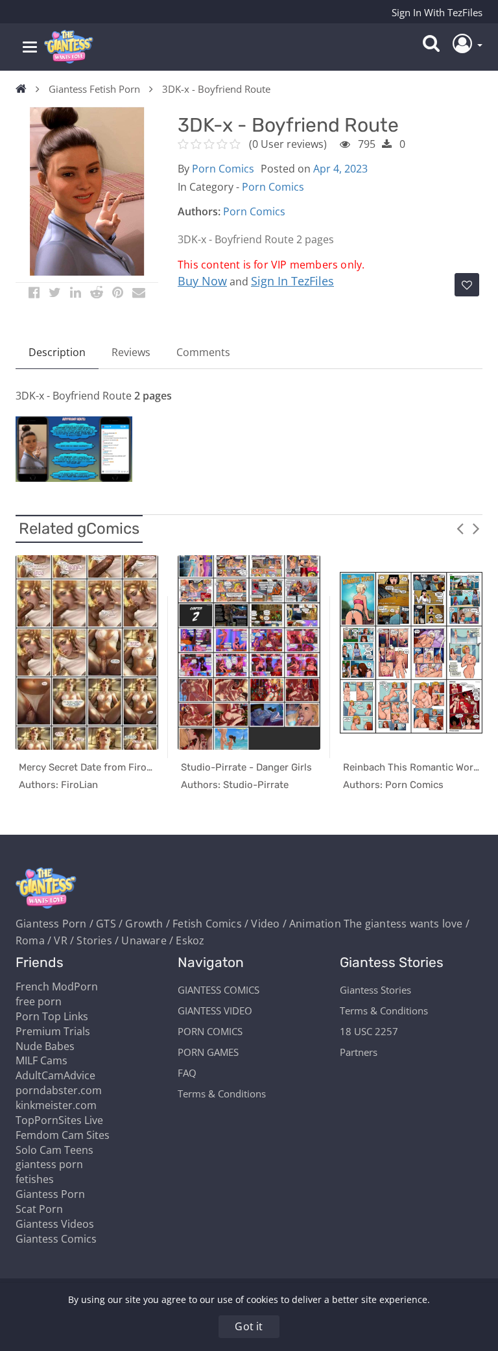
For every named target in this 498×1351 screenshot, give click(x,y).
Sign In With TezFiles (437, 12)
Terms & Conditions (222, 1093)
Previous (459, 528)
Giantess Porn (50, 1194)
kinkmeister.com (56, 1105)
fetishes (35, 1179)
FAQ (187, 1072)
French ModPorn (57, 986)
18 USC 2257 (369, 1031)
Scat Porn (39, 1209)
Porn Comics (223, 168)
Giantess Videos (55, 1224)
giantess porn (49, 1164)
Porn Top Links (52, 1016)
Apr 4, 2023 (340, 168)
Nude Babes (45, 1046)
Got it (249, 1326)
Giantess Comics (56, 1239)
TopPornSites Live (59, 1120)
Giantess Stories (375, 989)
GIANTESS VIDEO (215, 1010)
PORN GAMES (208, 1052)
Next (475, 528)
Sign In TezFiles (292, 281)
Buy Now (202, 281)
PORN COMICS (210, 1031)
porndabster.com (59, 1090)
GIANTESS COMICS (218, 989)
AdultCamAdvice (55, 1075)
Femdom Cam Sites (63, 1135)
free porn (39, 1001)
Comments (203, 352)
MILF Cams (41, 1060)
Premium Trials (53, 1031)
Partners (358, 1052)
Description (57, 352)
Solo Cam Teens (54, 1150)
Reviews (131, 352)
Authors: (199, 211)
